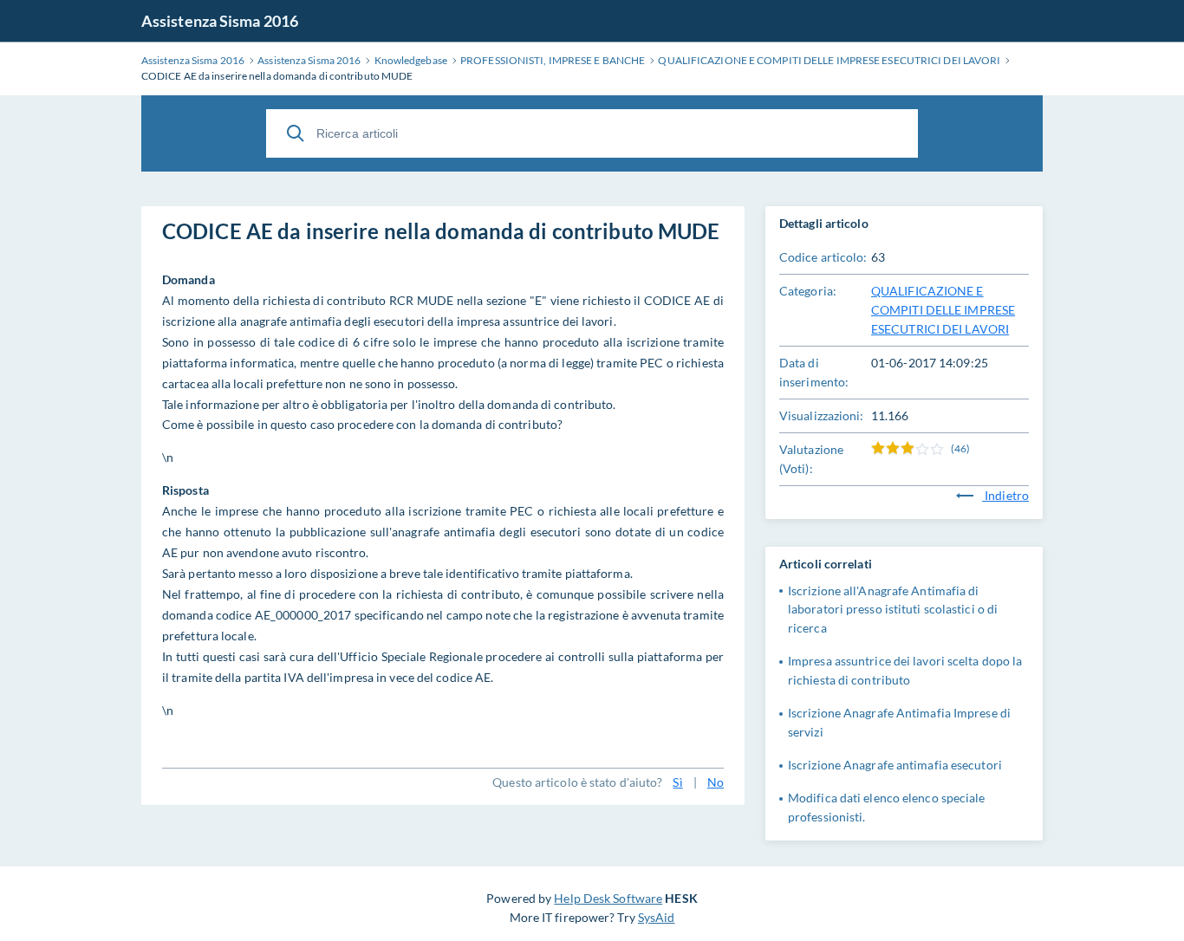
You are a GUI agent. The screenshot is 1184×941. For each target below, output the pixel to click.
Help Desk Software (608, 898)
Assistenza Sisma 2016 (219, 20)
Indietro (1005, 495)
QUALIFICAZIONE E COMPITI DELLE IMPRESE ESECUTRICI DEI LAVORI (943, 309)
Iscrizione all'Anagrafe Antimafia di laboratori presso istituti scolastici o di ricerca (893, 609)
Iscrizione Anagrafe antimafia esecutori (895, 764)
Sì (677, 782)
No (715, 782)
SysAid (656, 917)
